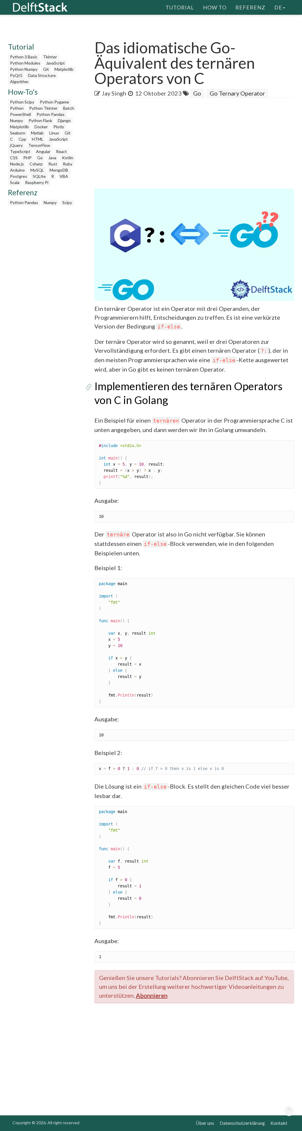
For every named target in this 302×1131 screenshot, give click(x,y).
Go (40, 157)
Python (17, 108)
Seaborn (17, 132)
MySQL (37, 170)
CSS (14, 157)
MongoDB (59, 170)
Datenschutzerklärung (242, 1123)
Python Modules (25, 62)
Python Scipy (22, 101)
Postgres (18, 176)
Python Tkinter (43, 108)
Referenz (250, 7)
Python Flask (40, 120)
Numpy (16, 120)
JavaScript (55, 62)
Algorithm (19, 81)
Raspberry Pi (36, 182)
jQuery (16, 145)
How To (214, 7)
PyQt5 (16, 75)
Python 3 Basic (23, 56)
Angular (43, 151)
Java (52, 157)
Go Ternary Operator (237, 93)
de (278, 7)
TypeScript (20, 151)
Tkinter (50, 56)
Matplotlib (64, 69)
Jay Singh (114, 93)
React (61, 151)
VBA (64, 176)
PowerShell (20, 114)
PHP (27, 157)
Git (46, 69)
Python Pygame (54, 101)
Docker (41, 126)
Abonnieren (152, 995)
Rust (52, 163)
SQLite (39, 176)
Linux (54, 132)
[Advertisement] (198, 145)
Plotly (58, 126)
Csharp (36, 163)
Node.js (17, 163)
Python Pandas (51, 114)
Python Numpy (23, 69)
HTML (37, 139)
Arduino (17, 170)
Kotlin (67, 157)
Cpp (22, 139)
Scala (14, 182)
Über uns (205, 1123)
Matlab (37, 132)
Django (64, 120)
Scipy (67, 202)
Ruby (67, 163)
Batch (68, 108)
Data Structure (42, 75)
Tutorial (179, 7)
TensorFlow (39, 145)
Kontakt (278, 1123)
